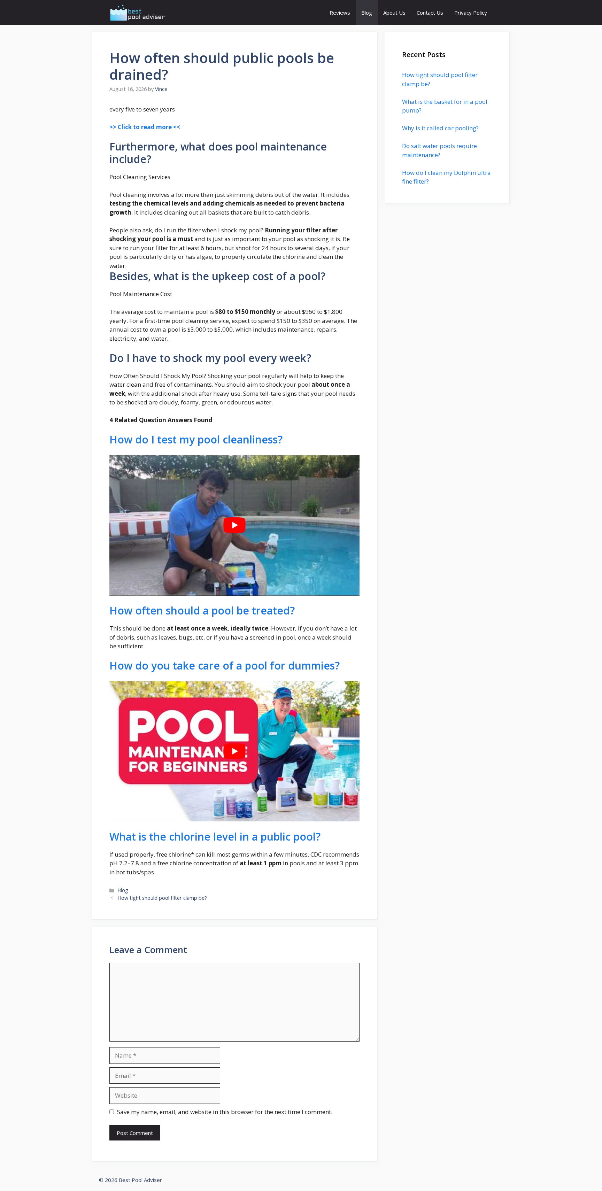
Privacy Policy (470, 12)
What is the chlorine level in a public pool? (215, 836)
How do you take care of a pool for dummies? (224, 665)
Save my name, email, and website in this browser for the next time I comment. (224, 1112)
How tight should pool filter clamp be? (162, 898)
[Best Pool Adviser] (137, 12)
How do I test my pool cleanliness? (196, 439)
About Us (394, 12)
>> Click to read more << (144, 127)
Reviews (340, 12)
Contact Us (430, 12)
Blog (366, 12)
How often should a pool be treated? (202, 610)
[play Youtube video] (234, 525)
